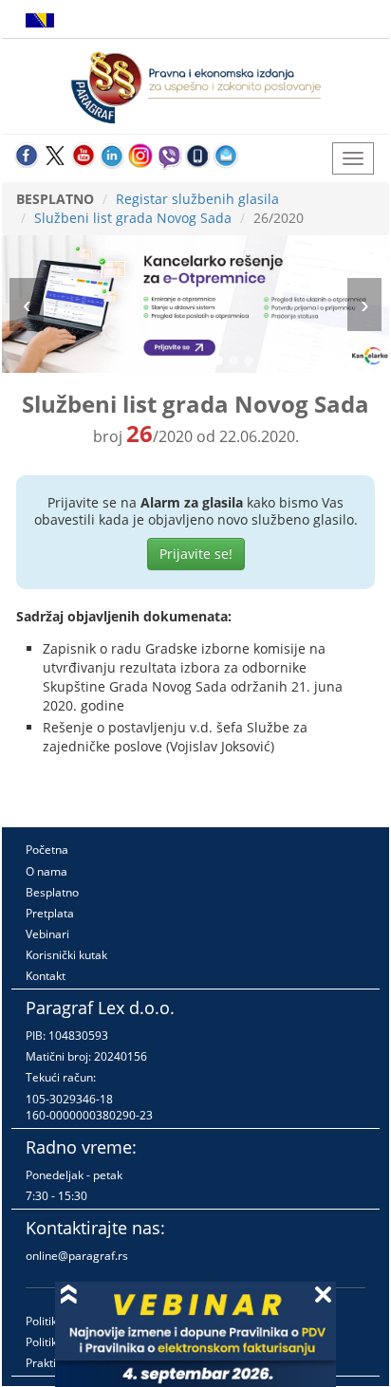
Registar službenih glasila (197, 199)
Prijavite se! (196, 554)
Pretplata (50, 913)
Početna (47, 849)
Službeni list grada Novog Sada (133, 218)
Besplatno (52, 892)
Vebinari (47, 934)
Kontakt (45, 976)
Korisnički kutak (66, 955)
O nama (46, 871)
